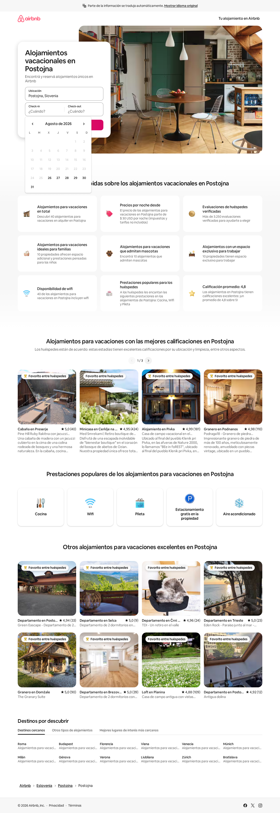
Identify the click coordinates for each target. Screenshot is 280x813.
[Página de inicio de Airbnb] (29, 18)
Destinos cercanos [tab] (31, 730)
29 (75, 178)
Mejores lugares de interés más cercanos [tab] (129, 730)
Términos (74, 805)
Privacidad (56, 805)
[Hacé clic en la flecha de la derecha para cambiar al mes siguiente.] (83, 124)
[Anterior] (131, 360)
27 (58, 178)
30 (84, 178)
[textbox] (45, 111)
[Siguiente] (148, 360)
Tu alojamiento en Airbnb (239, 18)
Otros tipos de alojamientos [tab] (72, 730)
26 (49, 178)
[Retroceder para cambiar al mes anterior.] (32, 124)
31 (32, 187)
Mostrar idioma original (181, 6)
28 (67, 178)
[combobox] (64, 95)
